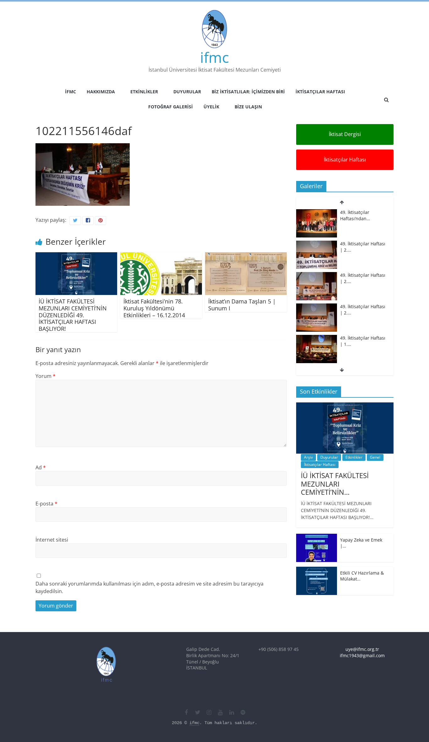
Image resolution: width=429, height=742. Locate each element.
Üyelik (211, 107)
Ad (40, 467)
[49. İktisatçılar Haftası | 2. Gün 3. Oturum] (316, 213)
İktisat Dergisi (345, 134)
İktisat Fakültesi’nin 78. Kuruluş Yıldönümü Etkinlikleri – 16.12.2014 (154, 308)
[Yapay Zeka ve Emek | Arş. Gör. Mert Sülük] (316, 537)
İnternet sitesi (51, 539)
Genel (375, 457)
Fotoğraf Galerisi (170, 107)
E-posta (46, 503)
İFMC (70, 92)
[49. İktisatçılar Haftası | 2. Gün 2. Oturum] (316, 244)
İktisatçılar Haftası (320, 92)
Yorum (45, 376)
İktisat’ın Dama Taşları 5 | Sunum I (242, 304)
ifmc (214, 57)
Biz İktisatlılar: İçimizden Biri (248, 92)
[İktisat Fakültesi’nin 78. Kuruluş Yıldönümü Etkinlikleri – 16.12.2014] (161, 256)
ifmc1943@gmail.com (362, 655)
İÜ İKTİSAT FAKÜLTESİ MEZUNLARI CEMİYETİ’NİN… (335, 484)
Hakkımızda (101, 92)
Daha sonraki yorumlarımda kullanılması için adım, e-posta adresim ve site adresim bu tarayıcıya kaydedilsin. (149, 587)
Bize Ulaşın (248, 107)
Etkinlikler (144, 92)
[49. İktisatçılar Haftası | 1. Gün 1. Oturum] (316, 338)
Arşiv (308, 457)
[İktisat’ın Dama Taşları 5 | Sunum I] (246, 256)
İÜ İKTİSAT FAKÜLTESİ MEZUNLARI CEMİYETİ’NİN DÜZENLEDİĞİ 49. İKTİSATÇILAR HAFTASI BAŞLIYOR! (73, 314)
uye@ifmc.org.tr (362, 649)
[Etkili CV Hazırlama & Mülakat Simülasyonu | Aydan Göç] (316, 570)
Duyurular (187, 92)
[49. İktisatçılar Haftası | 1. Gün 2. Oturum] (316, 307)
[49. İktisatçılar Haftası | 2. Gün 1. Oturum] (316, 275)
